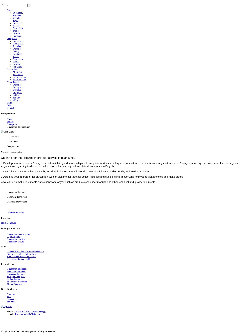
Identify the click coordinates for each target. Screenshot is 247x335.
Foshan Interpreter (15, 279)
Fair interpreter (19, 77)
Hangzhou (17, 36)
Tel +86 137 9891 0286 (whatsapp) (30, 311)
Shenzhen (17, 15)
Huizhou (16, 33)
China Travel (13, 82)
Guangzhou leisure (15, 241)
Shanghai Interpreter (16, 276)
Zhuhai (16, 31)
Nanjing (16, 97)
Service (10, 10)
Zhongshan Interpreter (17, 281)
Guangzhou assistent (16, 239)
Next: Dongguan (8, 223)
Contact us (11, 299)
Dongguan (17, 23)
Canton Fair (18, 43)
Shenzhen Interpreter (16, 271)
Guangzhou (18, 13)
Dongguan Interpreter (16, 274)
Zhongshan (18, 28)
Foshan (16, 25)
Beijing (16, 20)
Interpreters (12, 38)
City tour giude (13, 236)
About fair (17, 72)
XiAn (15, 100)
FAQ (9, 296)
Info (9, 105)
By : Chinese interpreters (15, 212)
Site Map (11, 301)
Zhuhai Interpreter (15, 284)
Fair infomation (19, 79)
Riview (10, 103)
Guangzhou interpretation (18, 234)
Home (9, 119)
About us (11, 294)
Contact (10, 108)
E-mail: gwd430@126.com (27, 314)
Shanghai (17, 18)
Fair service (18, 74)
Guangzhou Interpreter (17, 269)
